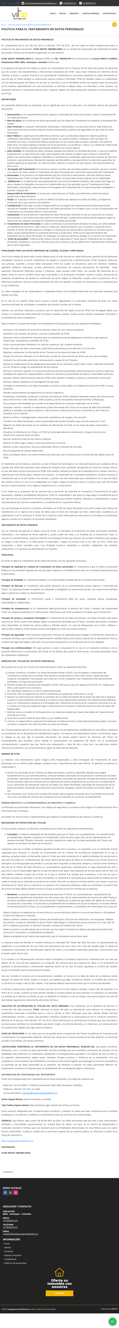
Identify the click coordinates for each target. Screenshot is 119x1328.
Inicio (53, 13)
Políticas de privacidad (15, 1263)
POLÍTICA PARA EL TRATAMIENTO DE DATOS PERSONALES (30, 25)
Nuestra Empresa (90, 13)
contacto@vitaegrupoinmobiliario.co (41, 3)
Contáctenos (109, 13)
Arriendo (74, 13)
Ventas (62, 13)
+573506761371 (69, 3)
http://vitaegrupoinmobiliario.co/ (17, 1141)
